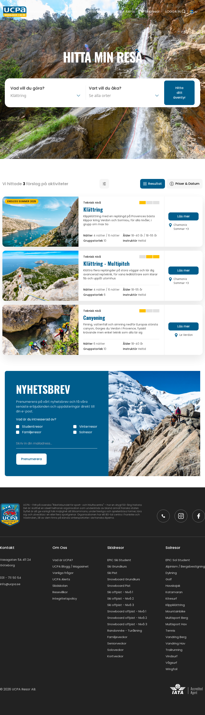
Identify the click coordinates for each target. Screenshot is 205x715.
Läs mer (183, 216)
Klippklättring (175, 605)
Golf (169, 579)
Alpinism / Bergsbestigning (185, 566)
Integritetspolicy (64, 598)
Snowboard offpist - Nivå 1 (126, 611)
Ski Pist (112, 573)
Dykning (171, 573)
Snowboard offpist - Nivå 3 (127, 624)
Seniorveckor (116, 643)
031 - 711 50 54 (10, 578)
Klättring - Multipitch (106, 263)
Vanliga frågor (62, 573)
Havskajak (173, 586)
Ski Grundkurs (117, 566)
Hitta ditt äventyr (179, 93)
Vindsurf (172, 656)
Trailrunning (174, 650)
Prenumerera (31, 459)
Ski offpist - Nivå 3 (120, 605)
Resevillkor (60, 592)
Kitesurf (171, 598)
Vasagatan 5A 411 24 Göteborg (15, 562)
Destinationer (66, 11)
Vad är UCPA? (62, 560)
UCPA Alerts (125, 11)
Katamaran (174, 592)
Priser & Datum (187, 183)
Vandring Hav (175, 643)
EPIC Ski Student (119, 560)
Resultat (155, 183)
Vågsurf (171, 662)
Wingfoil (171, 669)
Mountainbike (175, 611)
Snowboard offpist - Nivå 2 (127, 618)
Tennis (170, 630)
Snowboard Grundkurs (123, 579)
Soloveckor (115, 650)
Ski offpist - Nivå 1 (120, 592)
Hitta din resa (99, 11)
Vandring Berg (176, 637)
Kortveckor (115, 656)
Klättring (93, 209)
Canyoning (94, 317)
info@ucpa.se (10, 584)
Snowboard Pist (119, 586)
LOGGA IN (173, 11)
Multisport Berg (177, 618)
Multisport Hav (176, 624)
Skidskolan (60, 586)
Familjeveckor (117, 637)
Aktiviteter (36, 11)
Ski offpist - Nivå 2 (120, 598)
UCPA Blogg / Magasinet (70, 566)
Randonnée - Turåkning (124, 630)
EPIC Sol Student (178, 560)
